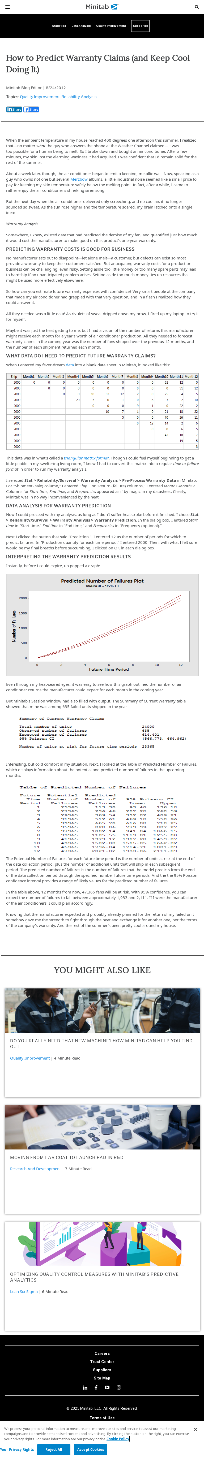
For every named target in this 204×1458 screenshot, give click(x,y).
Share (16, 109)
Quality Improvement (40, 96)
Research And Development (35, 1168)
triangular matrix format (86, 458)
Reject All (53, 1449)
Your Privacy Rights (17, 1449)
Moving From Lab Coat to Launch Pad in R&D (67, 1157)
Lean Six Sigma (24, 1291)
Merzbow (79, 179)
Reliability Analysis (79, 96)
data (70, 364)
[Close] (195, 1429)
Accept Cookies (90, 1449)
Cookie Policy (118, 1439)
